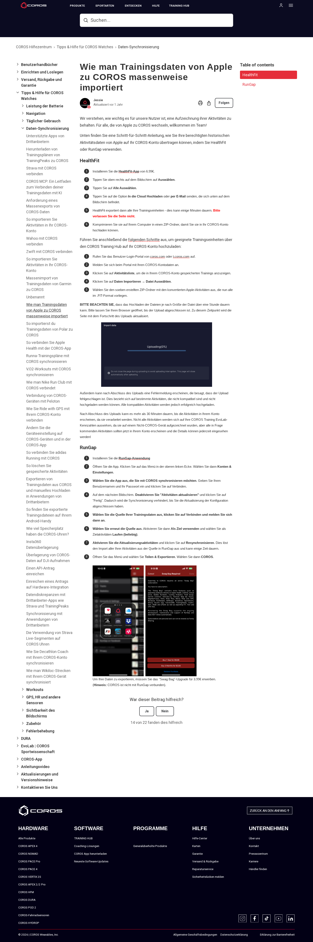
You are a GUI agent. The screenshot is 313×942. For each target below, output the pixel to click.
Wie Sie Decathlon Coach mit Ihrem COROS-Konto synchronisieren (47, 657)
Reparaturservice (202, 869)
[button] (44, 64)
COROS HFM (26, 892)
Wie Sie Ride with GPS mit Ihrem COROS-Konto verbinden (48, 414)
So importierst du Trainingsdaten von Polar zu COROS (49, 329)
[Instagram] (242, 918)
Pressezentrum (258, 853)
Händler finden (258, 869)
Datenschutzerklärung (234, 934)
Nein (164, 711)
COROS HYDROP (28, 922)
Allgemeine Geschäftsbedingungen (195, 934)
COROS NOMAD (28, 853)
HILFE (156, 5)
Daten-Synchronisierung (138, 47)
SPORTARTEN (104, 5)
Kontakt (254, 846)
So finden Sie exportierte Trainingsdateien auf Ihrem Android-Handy (49, 515)
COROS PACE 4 (27, 869)
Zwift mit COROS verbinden (49, 251)
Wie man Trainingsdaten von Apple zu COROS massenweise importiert (47, 310)
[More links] (289, 5)
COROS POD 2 (27, 907)
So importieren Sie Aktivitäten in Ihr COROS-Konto (47, 225)
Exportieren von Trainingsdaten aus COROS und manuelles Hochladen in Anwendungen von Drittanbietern (49, 490)
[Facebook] (255, 918)
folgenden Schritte (144, 239)
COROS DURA (27, 899)
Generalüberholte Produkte (150, 846)
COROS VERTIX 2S (29, 876)
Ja (147, 711)
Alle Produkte (26, 838)
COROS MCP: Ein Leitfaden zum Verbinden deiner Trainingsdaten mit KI (48, 187)
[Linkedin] (291, 918)
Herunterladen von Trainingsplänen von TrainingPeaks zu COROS (47, 155)
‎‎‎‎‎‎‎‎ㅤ (252, 934)
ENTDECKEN (133, 5)
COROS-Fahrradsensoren (33, 915)
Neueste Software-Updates (91, 861)
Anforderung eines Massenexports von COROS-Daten (43, 206)
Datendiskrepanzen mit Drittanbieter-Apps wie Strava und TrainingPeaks (47, 600)
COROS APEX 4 (27, 846)
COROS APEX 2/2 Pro (32, 884)
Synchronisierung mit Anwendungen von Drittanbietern (44, 619)
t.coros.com (181, 256)
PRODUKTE (77, 5)
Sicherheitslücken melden (208, 876)
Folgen (224, 103)
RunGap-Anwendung (134, 458)
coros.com (157, 256)
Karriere (253, 861)
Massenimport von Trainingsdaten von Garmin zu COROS (48, 284)
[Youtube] (279, 918)
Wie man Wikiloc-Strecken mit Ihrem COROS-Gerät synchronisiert (48, 676)
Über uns (254, 838)
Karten (196, 846)
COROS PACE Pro (29, 861)
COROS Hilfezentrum (34, 47)
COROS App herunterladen (90, 853)
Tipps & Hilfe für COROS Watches (85, 47)
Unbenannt (35, 297)
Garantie (197, 853)
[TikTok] (267, 918)
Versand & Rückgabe (205, 861)
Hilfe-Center (199, 838)
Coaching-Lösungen (86, 846)
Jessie (98, 100)
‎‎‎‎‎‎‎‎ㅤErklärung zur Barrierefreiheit (277, 934)
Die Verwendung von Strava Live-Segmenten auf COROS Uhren (49, 638)
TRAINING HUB (179, 5)
